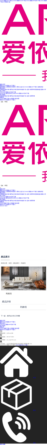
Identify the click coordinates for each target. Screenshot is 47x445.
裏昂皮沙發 (13, 89)
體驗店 (2, 202)
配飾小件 (43, 89)
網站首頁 (2, 189)
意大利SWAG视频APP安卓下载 (20, 93)
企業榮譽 (8, 87)
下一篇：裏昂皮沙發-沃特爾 (10, 316)
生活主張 (2, 93)
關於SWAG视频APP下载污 (7, 190)
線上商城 (2, 91)
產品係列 (2, 193)
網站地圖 (2, 444)
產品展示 (5, 257)
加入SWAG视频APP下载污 (30, 87)
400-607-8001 (3, 206)
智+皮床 (27, 89)
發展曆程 (2, 87)
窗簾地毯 (37, 89)
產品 (34, 410)
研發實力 (13, 87)
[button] (6, 218)
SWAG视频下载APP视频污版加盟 (9, 203)
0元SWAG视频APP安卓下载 (8, 196)
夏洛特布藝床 (20, 89)
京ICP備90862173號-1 (22, 345)
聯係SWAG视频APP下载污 (7, 204)
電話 (34, 443)
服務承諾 (40, 87)
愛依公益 (19, 87)
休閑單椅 (32, 89)
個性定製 (8, 93)
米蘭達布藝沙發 (4, 89)
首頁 (10, 263)
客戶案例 (2, 199)
